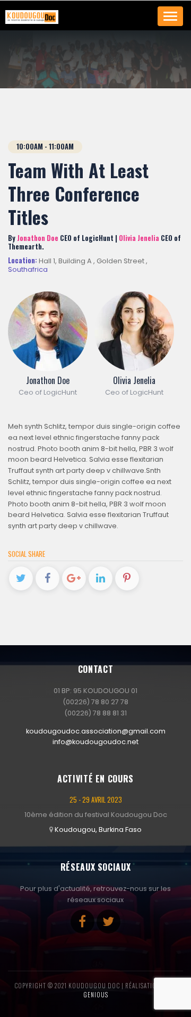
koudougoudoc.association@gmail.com (96, 731)
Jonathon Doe (48, 380)
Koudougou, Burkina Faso (98, 829)
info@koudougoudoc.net (95, 741)
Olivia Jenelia (134, 380)
